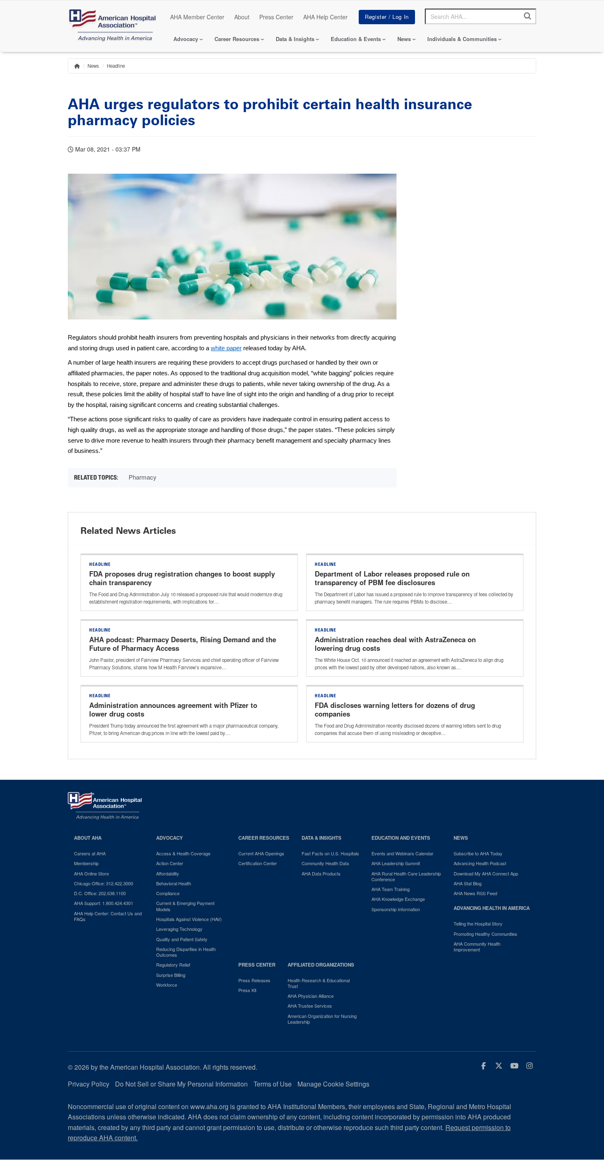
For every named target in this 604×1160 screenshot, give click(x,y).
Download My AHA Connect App (486, 873)
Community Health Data (325, 863)
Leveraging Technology (179, 929)
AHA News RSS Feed (475, 893)
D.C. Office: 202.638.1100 (100, 893)
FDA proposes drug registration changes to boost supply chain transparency (182, 578)
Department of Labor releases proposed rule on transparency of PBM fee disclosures (392, 578)
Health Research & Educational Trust (319, 983)
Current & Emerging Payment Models (185, 906)
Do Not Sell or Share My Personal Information (181, 1084)
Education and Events (400, 837)
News (404, 39)
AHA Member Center (197, 17)
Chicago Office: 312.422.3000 (103, 883)
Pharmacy (143, 477)
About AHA (87, 837)
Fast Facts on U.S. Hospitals (330, 853)
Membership (86, 863)
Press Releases (254, 980)
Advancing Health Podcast (480, 863)
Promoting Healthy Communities (485, 934)
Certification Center (257, 863)
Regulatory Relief (173, 964)
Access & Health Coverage (183, 853)
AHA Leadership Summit (395, 863)
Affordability (167, 873)
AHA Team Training (390, 889)
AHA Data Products (321, 873)
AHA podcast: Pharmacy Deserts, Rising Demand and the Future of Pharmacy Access (182, 643)
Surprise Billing (170, 975)
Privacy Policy (88, 1084)
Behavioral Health (173, 883)
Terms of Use (273, 1084)
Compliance (168, 893)
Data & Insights (295, 39)
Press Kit (247, 990)
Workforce (166, 985)
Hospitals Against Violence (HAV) (189, 919)
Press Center (276, 17)
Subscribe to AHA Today (478, 853)
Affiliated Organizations (321, 964)
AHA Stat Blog (468, 883)
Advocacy (185, 39)
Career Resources (236, 39)
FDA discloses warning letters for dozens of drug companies (395, 709)
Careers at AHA (90, 853)
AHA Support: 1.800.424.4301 (103, 903)
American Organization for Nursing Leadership (322, 1019)
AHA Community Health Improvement (477, 947)
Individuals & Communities (462, 39)
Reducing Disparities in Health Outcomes (186, 952)
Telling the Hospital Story (478, 923)
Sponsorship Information (395, 909)
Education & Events (356, 39)
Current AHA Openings (261, 853)
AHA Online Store (91, 873)
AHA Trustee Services (310, 1005)
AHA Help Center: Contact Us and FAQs (108, 916)
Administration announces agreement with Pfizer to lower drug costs (173, 709)
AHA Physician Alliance (311, 996)
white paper (226, 348)
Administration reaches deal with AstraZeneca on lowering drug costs (395, 643)
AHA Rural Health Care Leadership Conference (406, 876)
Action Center (169, 863)
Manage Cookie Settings (333, 1084)
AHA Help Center (325, 17)
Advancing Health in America (492, 908)
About (241, 17)
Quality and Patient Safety (181, 939)
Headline (116, 65)
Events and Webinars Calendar (402, 853)
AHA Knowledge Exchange (398, 899)
